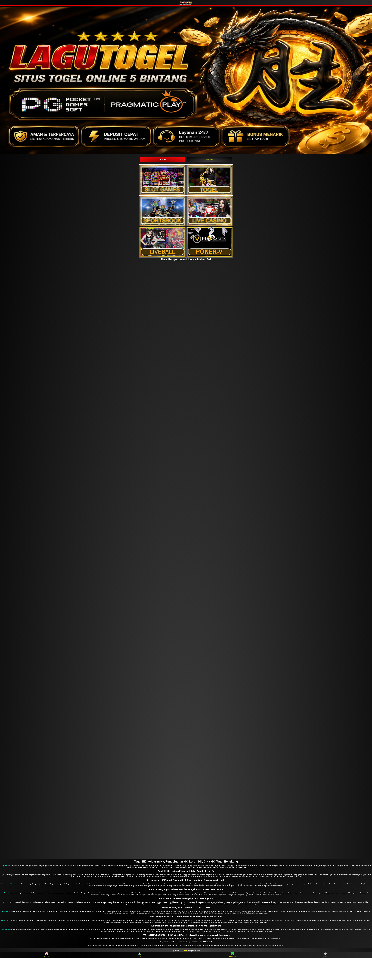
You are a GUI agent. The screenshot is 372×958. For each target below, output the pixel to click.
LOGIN (209, 159)
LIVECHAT (325, 957)
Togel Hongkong (6, 920)
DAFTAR (162, 159)
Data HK (6, 893)
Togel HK (4, 865)
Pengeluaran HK (6, 884)
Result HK (5, 911)
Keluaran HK (6, 929)
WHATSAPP (232, 957)
